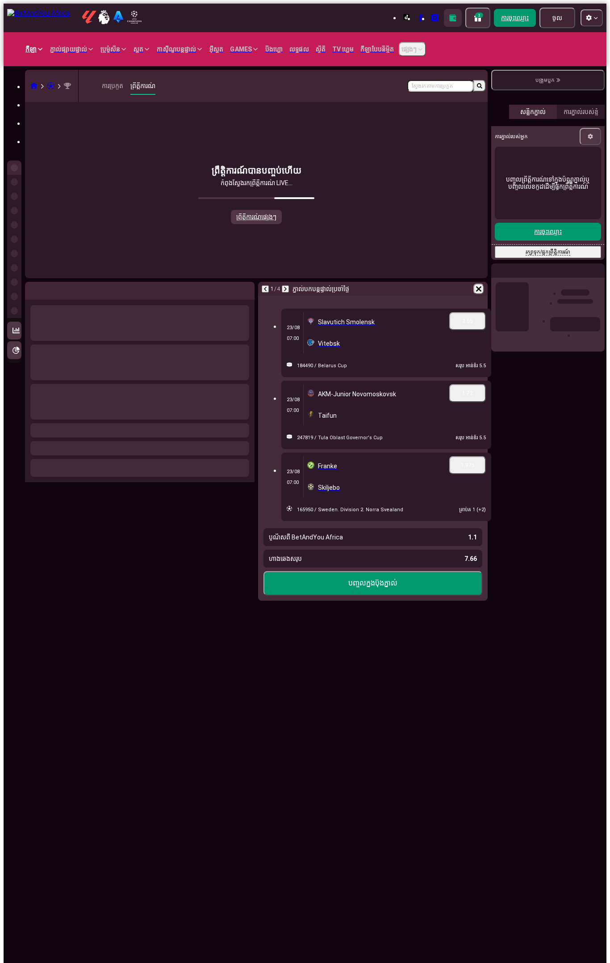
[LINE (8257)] (34, 86)
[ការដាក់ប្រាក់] (453, 18)
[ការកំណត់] (590, 338)
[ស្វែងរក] (479, 86)
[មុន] (265, 289)
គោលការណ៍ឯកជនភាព (565, 263)
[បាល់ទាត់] (51, 86)
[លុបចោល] (478, 289)
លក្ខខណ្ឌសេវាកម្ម (525, 263)
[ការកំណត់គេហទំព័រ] (592, 17)
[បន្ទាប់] (285, 289)
